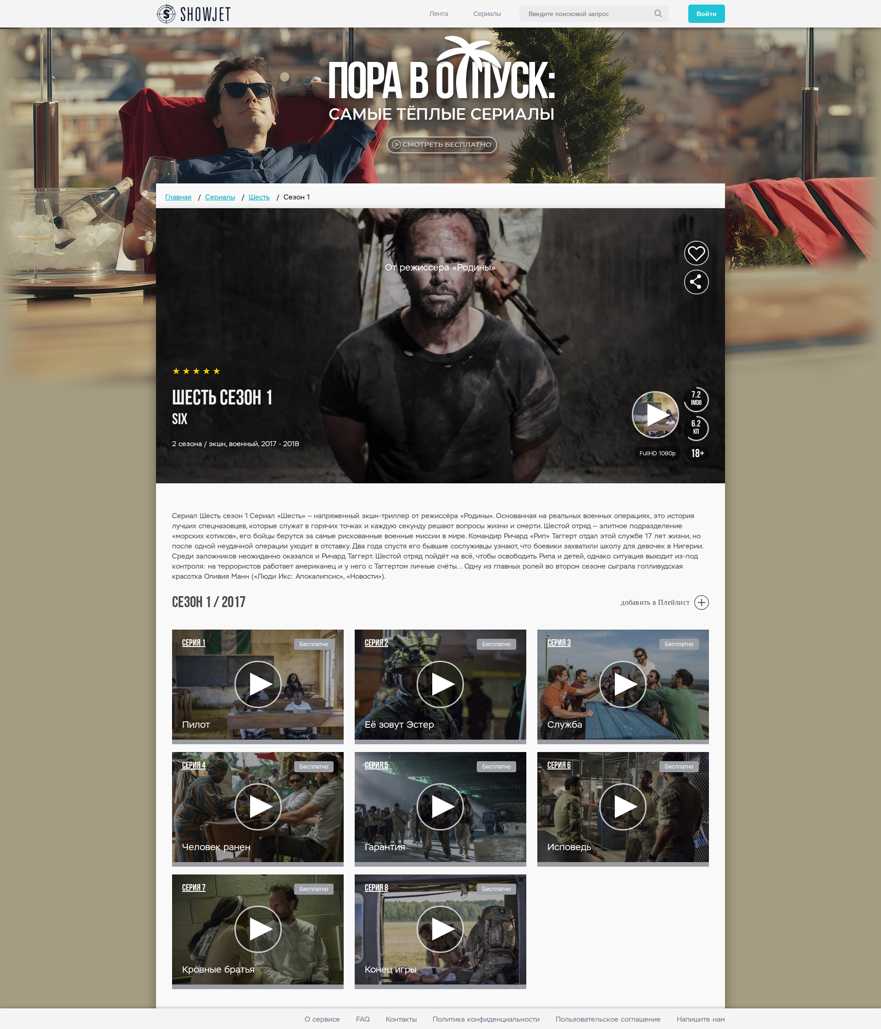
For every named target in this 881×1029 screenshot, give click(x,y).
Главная (178, 197)
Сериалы (487, 14)
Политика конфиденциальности (486, 1019)
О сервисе (322, 1019)
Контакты (401, 1019)
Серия (194, 643)
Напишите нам (701, 1019)
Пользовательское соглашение (608, 1019)
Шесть (259, 197)
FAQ (363, 1019)
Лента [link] (438, 14)
